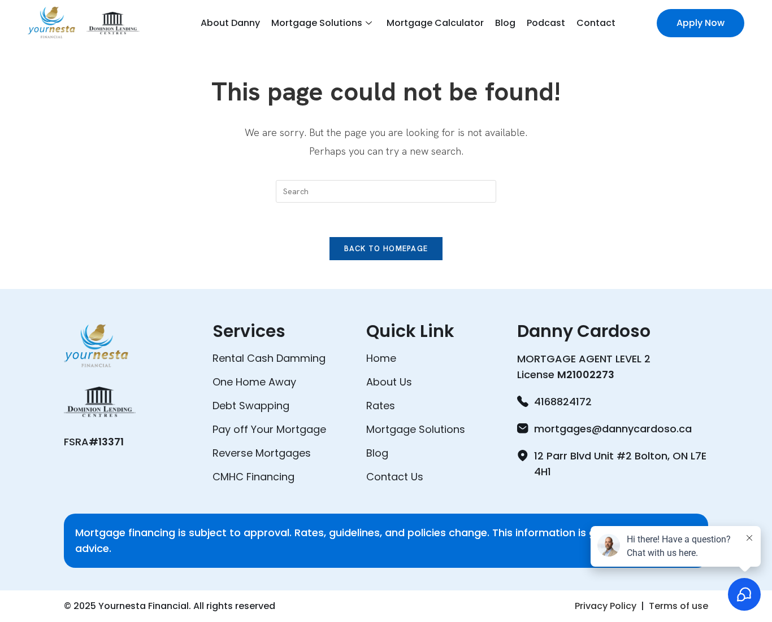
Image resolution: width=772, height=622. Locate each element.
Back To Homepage (386, 248)
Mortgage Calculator (435, 22)
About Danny (230, 22)
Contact (595, 22)
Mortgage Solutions (316, 22)
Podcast (546, 22)
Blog (505, 22)
